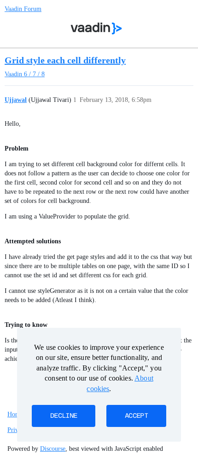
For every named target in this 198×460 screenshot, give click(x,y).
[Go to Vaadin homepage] (96, 28)
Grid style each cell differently (65, 60)
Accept (136, 416)
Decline (63, 416)
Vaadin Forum (23, 9)
